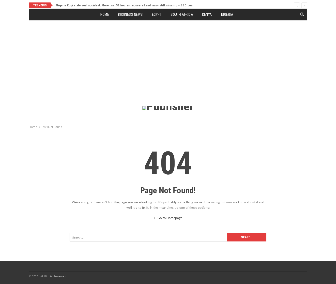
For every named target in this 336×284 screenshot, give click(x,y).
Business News (130, 14)
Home (104, 14)
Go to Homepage (169, 218)
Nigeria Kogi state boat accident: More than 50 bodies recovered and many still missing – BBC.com (124, 5)
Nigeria (227, 14)
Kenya (207, 14)
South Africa (182, 14)
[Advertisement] (168, 69)
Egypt (157, 14)
